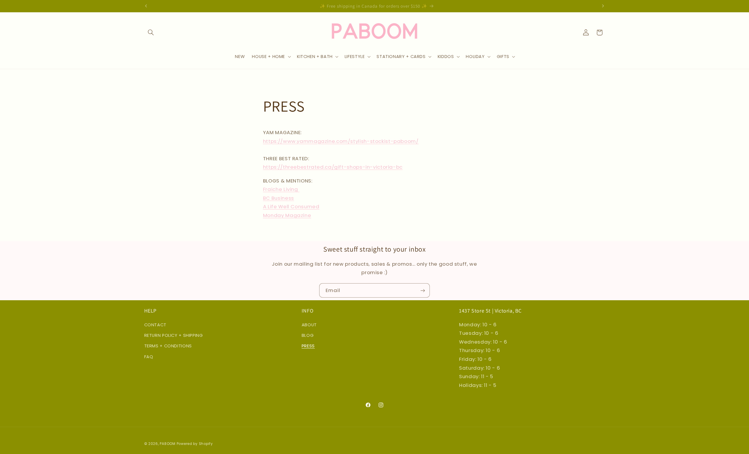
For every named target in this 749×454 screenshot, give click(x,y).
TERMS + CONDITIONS (168, 346)
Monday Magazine (287, 215)
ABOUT (309, 324)
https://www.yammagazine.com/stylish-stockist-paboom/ (341, 141)
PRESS (308, 346)
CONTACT (155, 324)
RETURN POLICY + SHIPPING (173, 335)
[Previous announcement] (146, 6)
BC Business (278, 198)
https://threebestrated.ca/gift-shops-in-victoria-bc (333, 167)
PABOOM (167, 443)
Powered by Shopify (195, 443)
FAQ (148, 356)
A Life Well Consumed (291, 206)
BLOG (308, 335)
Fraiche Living (281, 189)
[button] (151, 32)
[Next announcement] (603, 6)
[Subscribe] (423, 290)
